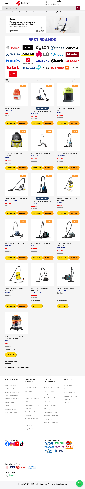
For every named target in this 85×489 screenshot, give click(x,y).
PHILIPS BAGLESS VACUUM (41, 111)
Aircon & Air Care (11, 409)
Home (7, 12)
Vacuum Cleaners (32, 12)
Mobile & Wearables (12, 392)
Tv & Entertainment (12, 385)
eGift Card (28, 391)
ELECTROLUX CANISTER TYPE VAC (67, 109)
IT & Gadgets (10, 389)
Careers (47, 402)
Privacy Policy (49, 391)
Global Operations (70, 385)
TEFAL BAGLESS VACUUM (14, 108)
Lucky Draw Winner (51, 405)
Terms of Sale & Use (51, 388)
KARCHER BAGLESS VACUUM (16, 198)
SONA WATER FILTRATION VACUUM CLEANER (15, 338)
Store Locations (69, 392)
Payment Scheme (31, 388)
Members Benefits (70, 396)
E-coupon (28, 395)
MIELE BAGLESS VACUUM (66, 288)
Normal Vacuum (46, 12)
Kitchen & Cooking (12, 399)
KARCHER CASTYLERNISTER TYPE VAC (67, 199)
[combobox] (40, 8)
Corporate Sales (11, 413)
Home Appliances (18, 12)
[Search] (78, 8)
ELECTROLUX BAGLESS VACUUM (13, 155)
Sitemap (47, 409)
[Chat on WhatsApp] (79, 483)
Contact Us (68, 389)
